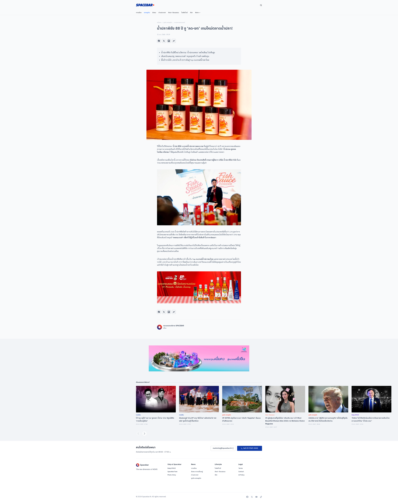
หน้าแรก (159, 23)
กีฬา (216, 475)
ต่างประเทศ (194, 475)
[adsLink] (199, 358)
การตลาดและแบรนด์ (179, 23)
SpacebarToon (172, 471)
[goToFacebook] (247, 497)
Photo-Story (171, 475)
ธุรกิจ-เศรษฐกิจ (167, 23)
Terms (240, 468)
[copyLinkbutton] (174, 41)
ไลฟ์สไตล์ (218, 468)
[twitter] (164, 41)
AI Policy (241, 475)
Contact (241, 471)
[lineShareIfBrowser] (169, 41)
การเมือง (194, 468)
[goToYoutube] (256, 497)
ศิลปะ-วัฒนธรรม (220, 471)
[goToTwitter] (252, 497)
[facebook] (159, 41)
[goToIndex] (145, 5)
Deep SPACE (171, 468)
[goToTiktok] (261, 497)
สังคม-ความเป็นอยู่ (197, 471)
